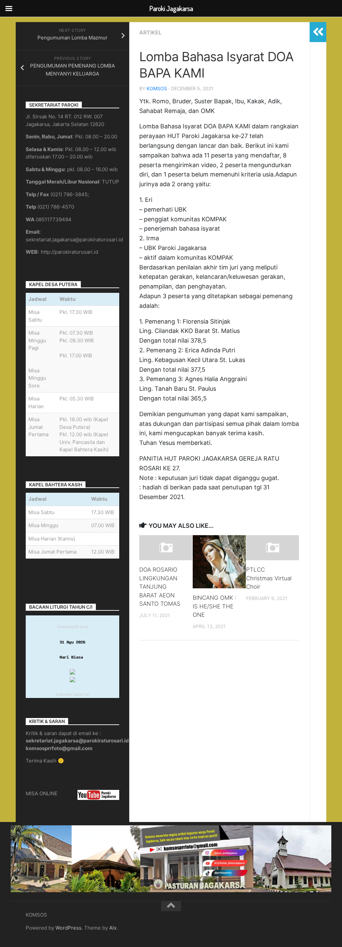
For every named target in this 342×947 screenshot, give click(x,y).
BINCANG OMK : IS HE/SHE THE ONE (214, 606)
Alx (113, 928)
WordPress (68, 928)
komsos (157, 88)
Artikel (150, 32)
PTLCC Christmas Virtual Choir (269, 578)
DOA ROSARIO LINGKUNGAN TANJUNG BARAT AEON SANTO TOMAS (159, 586)
